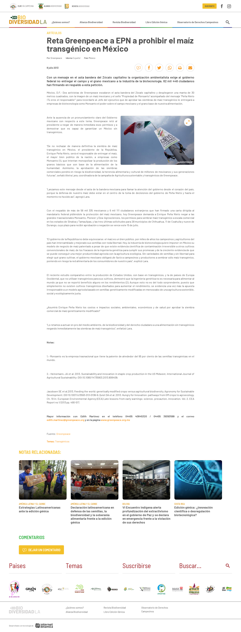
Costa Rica (179, 504)
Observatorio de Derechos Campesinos (197, 22)
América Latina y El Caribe (32, 504)
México (92, 58)
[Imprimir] (180, 68)
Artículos (54, 33)
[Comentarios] (138, 68)
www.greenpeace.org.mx (115, 419)
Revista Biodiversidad (124, 22)
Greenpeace (56, 58)
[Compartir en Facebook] (149, 68)
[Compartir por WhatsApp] (169, 68)
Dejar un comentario (44, 550)
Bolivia (126, 504)
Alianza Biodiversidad (91, 22)
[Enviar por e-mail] (190, 68)
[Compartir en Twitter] (159, 68)
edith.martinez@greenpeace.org (65, 419)
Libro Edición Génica (156, 22)
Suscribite (209, 6)
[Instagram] (229, 6)
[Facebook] (222, 6)
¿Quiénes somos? (61, 22)
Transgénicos (62, 441)
